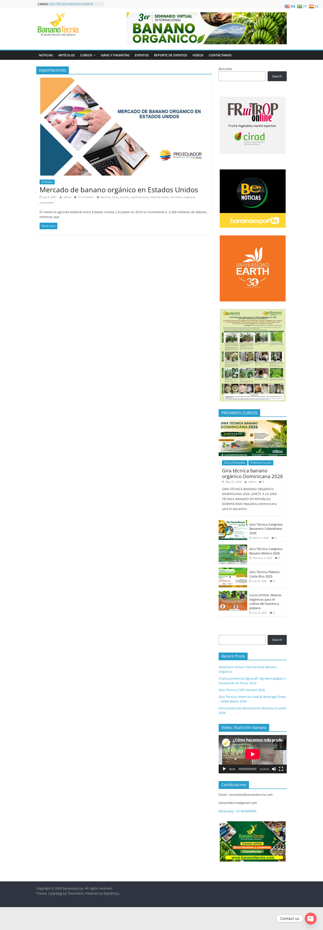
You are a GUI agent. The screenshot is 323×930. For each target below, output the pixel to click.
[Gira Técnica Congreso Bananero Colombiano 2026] (233, 522)
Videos (197, 55)
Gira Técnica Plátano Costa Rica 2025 (264, 574)
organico (189, 197)
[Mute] (274, 769)
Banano (105, 197)
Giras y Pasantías (115, 55)
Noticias (46, 55)
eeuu (115, 197)
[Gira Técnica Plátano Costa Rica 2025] (233, 570)
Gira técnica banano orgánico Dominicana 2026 (252, 473)
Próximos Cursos (260, 462)
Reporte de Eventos (170, 55)
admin (68, 197)
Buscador (225, 69)
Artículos (66, 55)
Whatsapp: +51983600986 (237, 811)
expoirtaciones (140, 197)
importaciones (159, 197)
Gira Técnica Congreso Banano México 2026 (265, 551)
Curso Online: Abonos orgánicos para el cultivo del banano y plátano (265, 601)
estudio (124, 197)
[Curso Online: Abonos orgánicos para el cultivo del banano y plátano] (233, 593)
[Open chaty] (311, 918)
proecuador (47, 202)
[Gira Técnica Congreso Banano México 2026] (233, 547)
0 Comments (86, 197)
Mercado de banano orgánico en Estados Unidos (119, 189)
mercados (176, 197)
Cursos (86, 55)
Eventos (142, 55)
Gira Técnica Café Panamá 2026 (72, 4)
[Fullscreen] (281, 769)
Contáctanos (220, 55)
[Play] (224, 769)
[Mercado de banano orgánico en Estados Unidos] (124, 80)
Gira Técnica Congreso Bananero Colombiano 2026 (265, 528)
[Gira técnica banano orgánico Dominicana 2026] (253, 422)
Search (277, 76)
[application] (253, 754)
